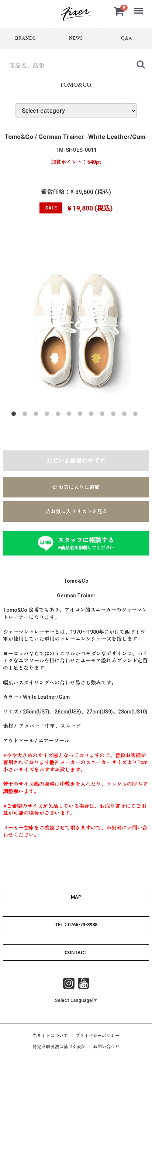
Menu (139, 6)
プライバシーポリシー (97, 1035)
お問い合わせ (106, 1047)
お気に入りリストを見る (78, 512)
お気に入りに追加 (78, 487)
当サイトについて (50, 1035)
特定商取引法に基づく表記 (59, 1047)
